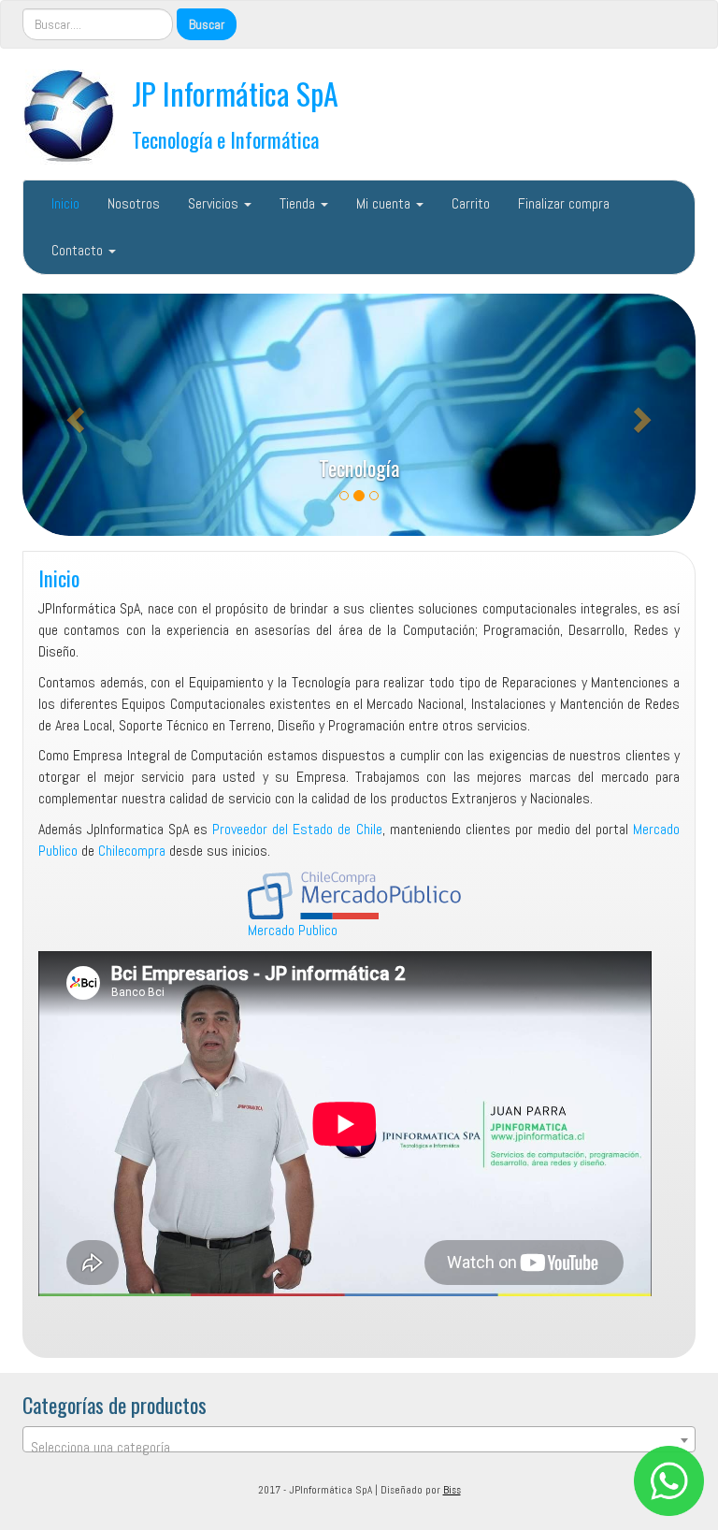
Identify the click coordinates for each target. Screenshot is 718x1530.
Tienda (299, 203)
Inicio (65, 203)
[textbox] (359, 1447)
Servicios (215, 203)
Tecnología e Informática (225, 138)
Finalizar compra (564, 203)
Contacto (79, 250)
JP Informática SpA (235, 93)
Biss (452, 1489)
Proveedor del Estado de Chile (296, 829)
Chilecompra (131, 850)
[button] (72, 415)
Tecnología (359, 467)
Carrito (471, 203)
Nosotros (134, 203)
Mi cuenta (385, 203)
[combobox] (359, 1439)
